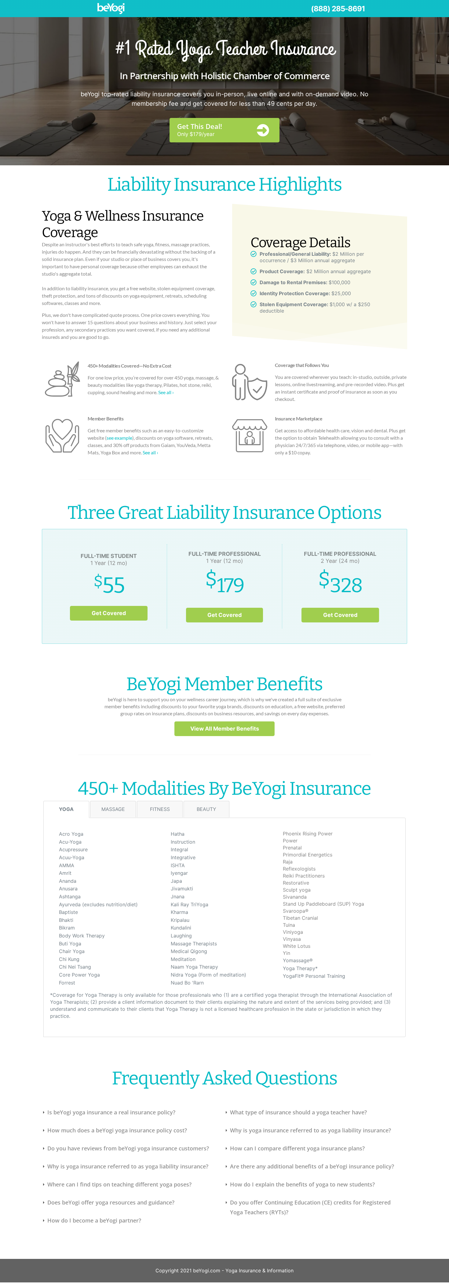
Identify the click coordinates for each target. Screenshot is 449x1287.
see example (119, 438)
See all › (166, 392)
